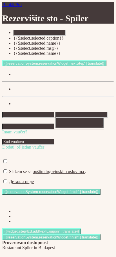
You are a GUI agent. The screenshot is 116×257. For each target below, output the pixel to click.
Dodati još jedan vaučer (23, 147)
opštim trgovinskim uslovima (59, 171)
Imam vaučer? (14, 131)
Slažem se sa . (47, 171)
